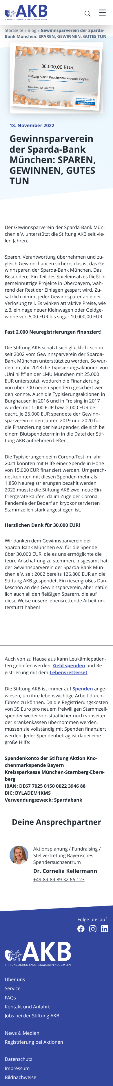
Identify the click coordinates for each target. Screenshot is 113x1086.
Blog (32, 30)
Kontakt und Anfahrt (27, 1006)
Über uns (15, 979)
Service (12, 988)
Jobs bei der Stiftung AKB (32, 1015)
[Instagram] (92, 929)
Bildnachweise (20, 1077)
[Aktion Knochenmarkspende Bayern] (26, 12)
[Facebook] (81, 929)
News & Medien (22, 1033)
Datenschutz (18, 1059)
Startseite (14, 30)
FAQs (10, 997)
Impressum (17, 1068)
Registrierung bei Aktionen (34, 1042)
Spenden (82, 689)
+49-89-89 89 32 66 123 (59, 879)
